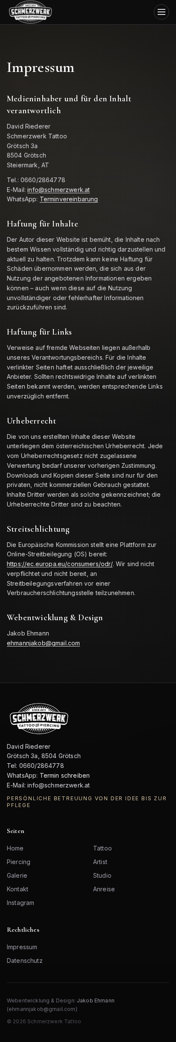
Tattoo (102, 848)
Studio (102, 875)
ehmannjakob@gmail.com (43, 643)
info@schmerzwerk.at (58, 189)
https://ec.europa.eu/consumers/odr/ (60, 563)
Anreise (104, 889)
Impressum (22, 946)
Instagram (20, 902)
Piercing (18, 861)
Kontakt (17, 889)
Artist (100, 861)
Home (15, 848)
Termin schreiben (65, 775)
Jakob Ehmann (95, 1000)
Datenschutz (25, 960)
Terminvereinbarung (69, 199)
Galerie (17, 875)
